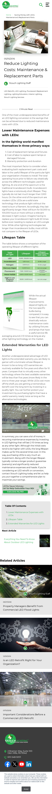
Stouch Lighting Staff (20, 83)
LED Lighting (20, 91)
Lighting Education (20, 94)
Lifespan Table (15, 519)
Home (8, 15)
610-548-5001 (14, 757)
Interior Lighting (35, 94)
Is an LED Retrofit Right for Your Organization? (22, 662)
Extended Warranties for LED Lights (26, 523)
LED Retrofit (9, 91)
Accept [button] (26, 789)
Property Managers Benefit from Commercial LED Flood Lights (23, 608)
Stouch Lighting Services (14, 97)
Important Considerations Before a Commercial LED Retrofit (24, 716)
